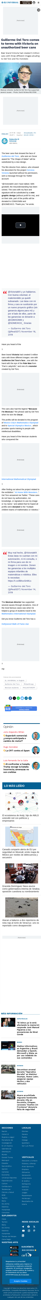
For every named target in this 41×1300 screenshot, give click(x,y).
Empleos (25, 1169)
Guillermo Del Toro (12, 684)
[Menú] (38, 2)
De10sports (26, 1184)
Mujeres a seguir (8, 1137)
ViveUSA (25, 1190)
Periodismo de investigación (7, 1141)
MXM (3, 1195)
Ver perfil (13, 143)
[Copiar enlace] (26, 698)
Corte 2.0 (5, 1134)
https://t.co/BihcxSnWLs (19, 581)
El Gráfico (26, 1181)
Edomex (25, 1131)
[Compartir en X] (14, 698)
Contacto (30, 1284)
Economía (6, 1175)
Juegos (24, 1192)
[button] (26, 2)
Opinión (8, 727)
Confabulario (7, 1186)
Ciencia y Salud (8, 1192)
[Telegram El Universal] (23, 1227)
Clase (4, 1219)
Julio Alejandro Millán (13, 732)
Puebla (24, 1137)
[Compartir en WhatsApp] (18, 698)
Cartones (5, 1172)
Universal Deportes (9, 1178)
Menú (4, 1201)
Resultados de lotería (27, 1202)
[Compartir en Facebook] (10, 698)
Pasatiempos (27, 1195)
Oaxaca (25, 1134)
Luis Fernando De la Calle (15, 760)
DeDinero (25, 1187)
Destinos (5, 1207)
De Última (6, 1228)
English (5, 134)
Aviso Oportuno (28, 1166)
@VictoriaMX (14, 292)
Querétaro (26, 1143)
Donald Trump (7, 1157)
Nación (4, 1131)
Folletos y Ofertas (29, 1163)
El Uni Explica (7, 1146)
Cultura (4, 1183)
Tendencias (6, 1189)
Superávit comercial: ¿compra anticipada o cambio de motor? (15, 738)
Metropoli (5, 1160)
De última (5, 1204)
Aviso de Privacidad (21, 1274)
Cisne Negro (6, 1239)
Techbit (4, 1198)
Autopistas (6, 1210)
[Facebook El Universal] (28, 1227)
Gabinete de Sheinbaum (6, 1150)
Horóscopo (26, 1198)
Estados (5, 1163)
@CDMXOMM (15, 320)
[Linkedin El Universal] (23, 1235)
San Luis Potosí (28, 1146)
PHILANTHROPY (29, 687)
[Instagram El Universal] (29, 1231)
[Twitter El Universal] (34, 1227)
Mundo (4, 1154)
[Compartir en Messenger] (22, 698)
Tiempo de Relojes (9, 1236)
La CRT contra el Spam (18, 750)
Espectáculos (7, 1180)
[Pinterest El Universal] (34, 1231)
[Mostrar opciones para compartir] (38, 10)
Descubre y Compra (29, 1161)
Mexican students (12, 687)
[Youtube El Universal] (23, 1231)
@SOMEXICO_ (15, 323)
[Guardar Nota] (30, 698)
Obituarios (26, 1172)
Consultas (5, 1212)
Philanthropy (29, 684)
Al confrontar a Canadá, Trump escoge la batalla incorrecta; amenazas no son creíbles (16, 768)
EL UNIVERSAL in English (14, 680)
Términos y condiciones (16, 1284)
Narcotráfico (6, 1166)
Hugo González (10, 747)
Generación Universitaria (27, 1176)
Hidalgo (25, 1140)
